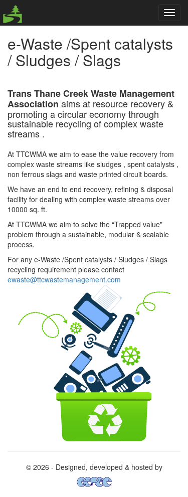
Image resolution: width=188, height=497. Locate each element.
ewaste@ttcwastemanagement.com (64, 279)
